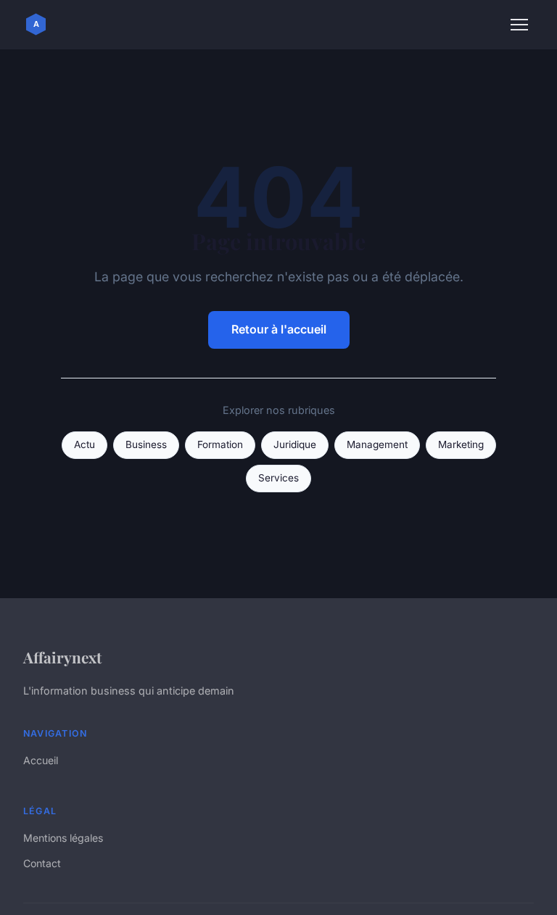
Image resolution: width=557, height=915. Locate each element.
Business (146, 444)
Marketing (461, 444)
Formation (220, 444)
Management (377, 444)
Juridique (294, 444)
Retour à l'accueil (278, 329)
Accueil (40, 760)
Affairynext (62, 657)
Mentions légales (63, 838)
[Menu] (519, 24)
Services (278, 478)
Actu (84, 444)
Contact (42, 863)
